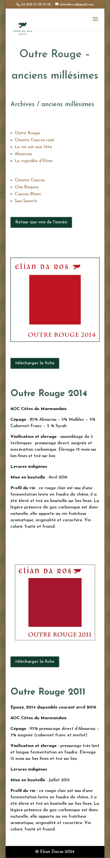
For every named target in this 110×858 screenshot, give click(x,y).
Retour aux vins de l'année (41, 222)
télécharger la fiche (34, 363)
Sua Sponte (26, 201)
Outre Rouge (27, 133)
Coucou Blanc (28, 194)
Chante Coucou (30, 180)
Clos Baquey (27, 187)
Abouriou (23, 154)
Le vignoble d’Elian (34, 161)
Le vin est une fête (33, 147)
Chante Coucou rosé (34, 140)
